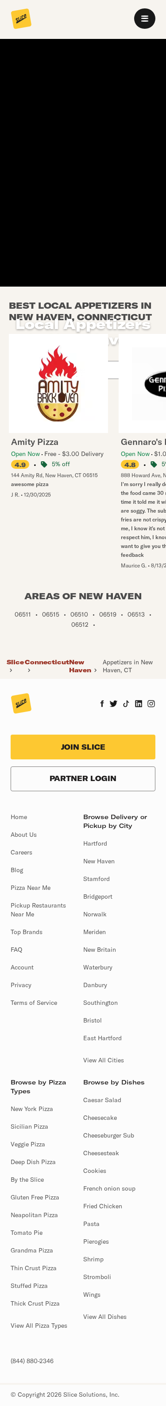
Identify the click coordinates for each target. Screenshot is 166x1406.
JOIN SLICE (83, 747)
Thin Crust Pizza (34, 1268)
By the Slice (27, 1180)
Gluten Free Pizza (35, 1197)
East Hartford (102, 1038)
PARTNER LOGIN (83, 778)
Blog (17, 870)
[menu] (144, 18)
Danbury (95, 985)
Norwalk (95, 914)
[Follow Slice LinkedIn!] (139, 704)
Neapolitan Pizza (34, 1215)
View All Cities (103, 1060)
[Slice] (21, 19)
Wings (91, 1295)
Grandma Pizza (32, 1250)
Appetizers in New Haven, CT (128, 666)
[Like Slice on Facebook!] (102, 704)
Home (19, 817)
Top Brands (26, 932)
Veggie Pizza (28, 1144)
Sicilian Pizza (29, 1126)
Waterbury (97, 967)
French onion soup (109, 1188)
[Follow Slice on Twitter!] (113, 704)
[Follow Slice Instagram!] (151, 704)
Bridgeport (97, 896)
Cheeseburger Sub (108, 1135)
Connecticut (47, 662)
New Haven (80, 666)
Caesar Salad (102, 1100)
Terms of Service (34, 1003)
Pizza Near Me (30, 888)
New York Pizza (32, 1109)
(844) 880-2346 (32, 1361)
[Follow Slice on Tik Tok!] (126, 704)
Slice (15, 662)
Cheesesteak (101, 1153)
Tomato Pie (26, 1233)
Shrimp (93, 1259)
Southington (100, 1003)
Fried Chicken (102, 1206)
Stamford (96, 879)
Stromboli (97, 1277)
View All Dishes (105, 1317)
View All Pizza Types (39, 1325)
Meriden (94, 932)
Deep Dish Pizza (33, 1162)
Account (22, 967)
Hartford (95, 843)
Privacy (21, 985)
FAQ (16, 950)
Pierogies (96, 1241)
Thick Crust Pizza (35, 1303)
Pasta (91, 1224)
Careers (21, 852)
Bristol (92, 1020)
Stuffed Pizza (29, 1286)
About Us (24, 835)
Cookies (94, 1171)
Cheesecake (100, 1118)
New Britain (99, 950)
